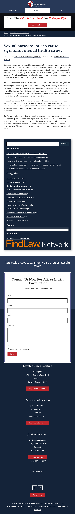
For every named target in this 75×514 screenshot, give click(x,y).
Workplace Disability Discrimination (20, 213)
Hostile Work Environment (16, 186)
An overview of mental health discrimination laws (25, 169)
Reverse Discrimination (15, 201)
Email (10, 316)
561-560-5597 (40, 461)
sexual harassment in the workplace (45, 116)
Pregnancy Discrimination (16, 193)
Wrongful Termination (15, 220)
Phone (10, 306)
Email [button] (38, 10)
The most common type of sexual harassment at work (27, 157)
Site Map (20, 506)
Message (11, 325)
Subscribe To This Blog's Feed (18, 238)
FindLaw (37, 509)
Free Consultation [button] (37, 25)
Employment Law (13, 178)
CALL (63, 10)
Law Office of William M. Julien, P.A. (27, 56)
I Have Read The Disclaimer (19, 350)
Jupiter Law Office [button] (38, 457)
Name (10, 296)
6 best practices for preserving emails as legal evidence (28, 161)
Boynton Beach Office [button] (37, 388)
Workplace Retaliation (15, 216)
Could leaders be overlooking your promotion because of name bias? (33, 165)
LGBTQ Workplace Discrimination (19, 190)
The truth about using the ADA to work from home (26, 153)
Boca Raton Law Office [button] (37, 423)
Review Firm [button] (37, 495)
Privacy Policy (32, 506)
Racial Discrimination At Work (18, 197)
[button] (12, 9)
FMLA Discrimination (14, 182)
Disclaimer (11, 346)
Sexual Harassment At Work (17, 205)
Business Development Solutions (52, 506)
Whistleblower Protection (16, 209)
